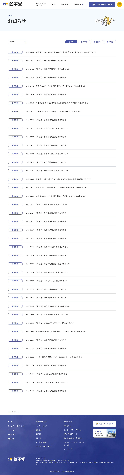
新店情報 (97, 42)
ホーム (10, 421)
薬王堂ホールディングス (71, 430)
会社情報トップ (41, 421)
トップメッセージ (41, 426)
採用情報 (77, 4)
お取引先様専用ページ (70, 434)
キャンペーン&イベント (41, 4)
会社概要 (38, 430)
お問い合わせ (68, 422)
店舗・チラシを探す (105, 4)
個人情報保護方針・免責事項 (72, 438)
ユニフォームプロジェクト (44, 446)
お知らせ (11, 439)
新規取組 (110, 42)
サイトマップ (68, 449)
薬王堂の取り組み (41, 442)
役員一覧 (38, 438)
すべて (71, 42)
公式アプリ (12, 434)
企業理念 (38, 434)
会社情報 (64, 4)
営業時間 (84, 42)
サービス (53, 4)
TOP (9, 411)
